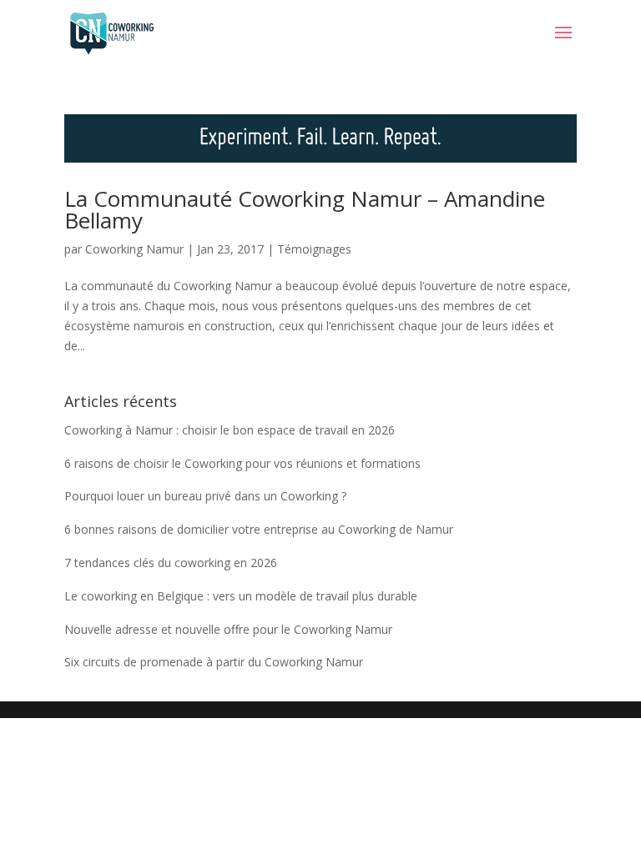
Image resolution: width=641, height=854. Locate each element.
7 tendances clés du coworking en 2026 (170, 562)
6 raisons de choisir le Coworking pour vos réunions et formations (242, 463)
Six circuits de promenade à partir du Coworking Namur (213, 662)
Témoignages (314, 249)
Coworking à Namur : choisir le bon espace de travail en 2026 (229, 430)
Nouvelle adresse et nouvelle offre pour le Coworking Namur (228, 629)
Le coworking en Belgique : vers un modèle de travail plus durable (240, 596)
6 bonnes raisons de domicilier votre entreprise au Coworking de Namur (258, 529)
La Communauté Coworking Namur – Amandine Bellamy (304, 209)
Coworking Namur (134, 249)
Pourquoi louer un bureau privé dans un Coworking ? (205, 496)
